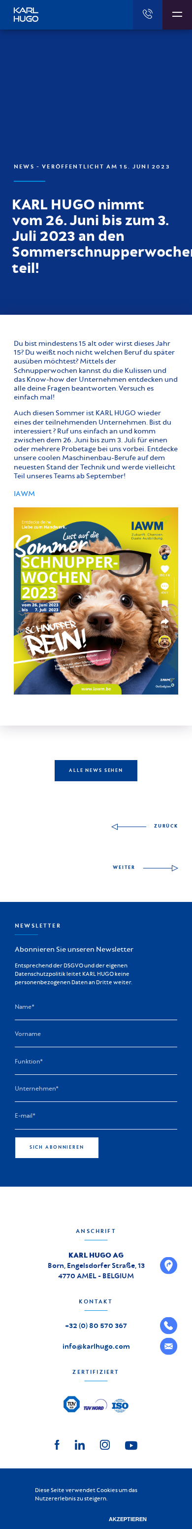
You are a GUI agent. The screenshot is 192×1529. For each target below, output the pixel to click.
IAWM (24, 493)
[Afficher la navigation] (177, 15)
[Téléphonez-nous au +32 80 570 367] (147, 15)
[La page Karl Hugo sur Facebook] (57, 1444)
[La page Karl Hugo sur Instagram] (105, 1444)
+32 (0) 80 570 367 (96, 1325)
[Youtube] (131, 1444)
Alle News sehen (96, 770)
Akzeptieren (128, 1519)
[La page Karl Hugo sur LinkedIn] (80, 1444)
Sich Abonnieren (57, 1147)
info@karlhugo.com (96, 1346)
